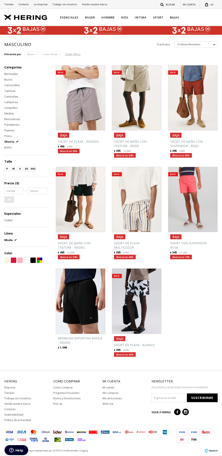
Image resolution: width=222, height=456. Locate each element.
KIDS (124, 17)
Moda (50, 54)
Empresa (9, 387)
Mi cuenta (108, 387)
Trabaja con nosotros (64, 4)
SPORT (158, 17)
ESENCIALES (69, 17)
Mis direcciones (112, 398)
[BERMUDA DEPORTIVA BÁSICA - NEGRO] (80, 301)
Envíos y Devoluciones (66, 398)
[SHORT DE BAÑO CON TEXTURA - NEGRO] (80, 199)
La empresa (40, 4)
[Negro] (33, 260)
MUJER (90, 17)
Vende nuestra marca (94, 4)
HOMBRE (108, 17)
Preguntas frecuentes (66, 393)
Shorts (30, 54)
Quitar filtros (72, 54)
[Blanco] (26, 260)
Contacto (23, 4)
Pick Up (57, 404)
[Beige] (7, 260)
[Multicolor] (39, 260)
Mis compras (110, 393)
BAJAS (174, 17)
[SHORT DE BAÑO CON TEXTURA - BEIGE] (137, 98)
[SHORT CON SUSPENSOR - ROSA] (193, 199)
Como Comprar (63, 387)
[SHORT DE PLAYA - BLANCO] (137, 301)
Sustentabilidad (13, 414)
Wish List (108, 404)
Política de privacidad (17, 420)
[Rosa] (20, 260)
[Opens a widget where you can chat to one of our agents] (16, 450)
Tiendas (8, 4)
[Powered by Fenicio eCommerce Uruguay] (211, 450)
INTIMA (141, 17)
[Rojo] (13, 260)
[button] (168, 4)
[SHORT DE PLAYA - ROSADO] (80, 98)
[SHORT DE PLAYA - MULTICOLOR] (137, 199)
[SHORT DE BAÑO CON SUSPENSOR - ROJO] (193, 98)
